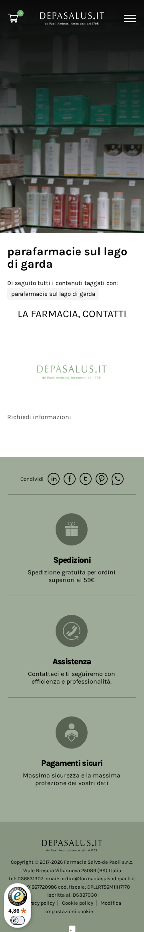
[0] (13, 18)
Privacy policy (39, 903)
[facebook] (70, 479)
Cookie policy (77, 903)
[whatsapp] (118, 479)
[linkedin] (54, 479)
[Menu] (129, 18)
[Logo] (72, 18)
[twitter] (86, 479)
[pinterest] (102, 479)
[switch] (17, 920)
